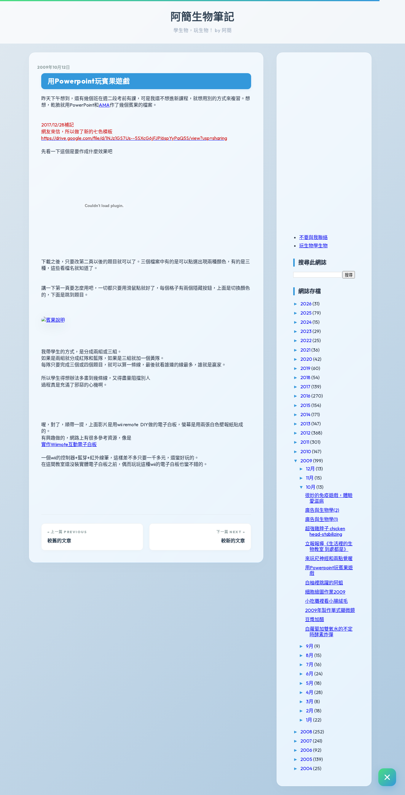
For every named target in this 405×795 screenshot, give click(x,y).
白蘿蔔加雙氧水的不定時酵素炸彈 (329, 631)
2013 (305, 424)
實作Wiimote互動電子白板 (69, 444)
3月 (310, 701)
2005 (306, 759)
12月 (311, 469)
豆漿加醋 (314, 619)
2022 (306, 340)
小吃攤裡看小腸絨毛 (326, 601)
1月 (309, 720)
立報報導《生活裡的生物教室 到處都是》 (329, 546)
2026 (306, 304)
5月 (310, 683)
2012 (305, 433)
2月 (310, 711)
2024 (306, 322)
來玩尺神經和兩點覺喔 (329, 558)
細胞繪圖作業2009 (325, 592)
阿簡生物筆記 (202, 16)
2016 (305, 396)
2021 (305, 350)
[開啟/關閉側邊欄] (387, 777)
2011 (305, 442)
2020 (306, 359)
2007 (306, 741)
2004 (306, 768)
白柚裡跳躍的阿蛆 (324, 583)
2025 (306, 313)
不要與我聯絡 (313, 237)
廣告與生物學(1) (321, 519)
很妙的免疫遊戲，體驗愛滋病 (329, 498)
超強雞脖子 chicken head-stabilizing (325, 531)
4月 (310, 692)
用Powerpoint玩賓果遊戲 (89, 81)
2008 (306, 732)
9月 (310, 646)
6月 (310, 674)
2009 (306, 461)
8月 (310, 655)
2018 (305, 377)
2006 (306, 750)
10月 (311, 487)
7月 (310, 664)
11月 (310, 478)
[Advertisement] (330, 102)
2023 (306, 331)
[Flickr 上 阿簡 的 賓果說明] (53, 320)
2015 (305, 405)
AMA (104, 105)
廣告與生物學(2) (322, 510)
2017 (305, 387)
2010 (306, 451)
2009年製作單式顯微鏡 (330, 610)
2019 (305, 368)
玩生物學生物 (313, 246)
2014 (305, 414)
